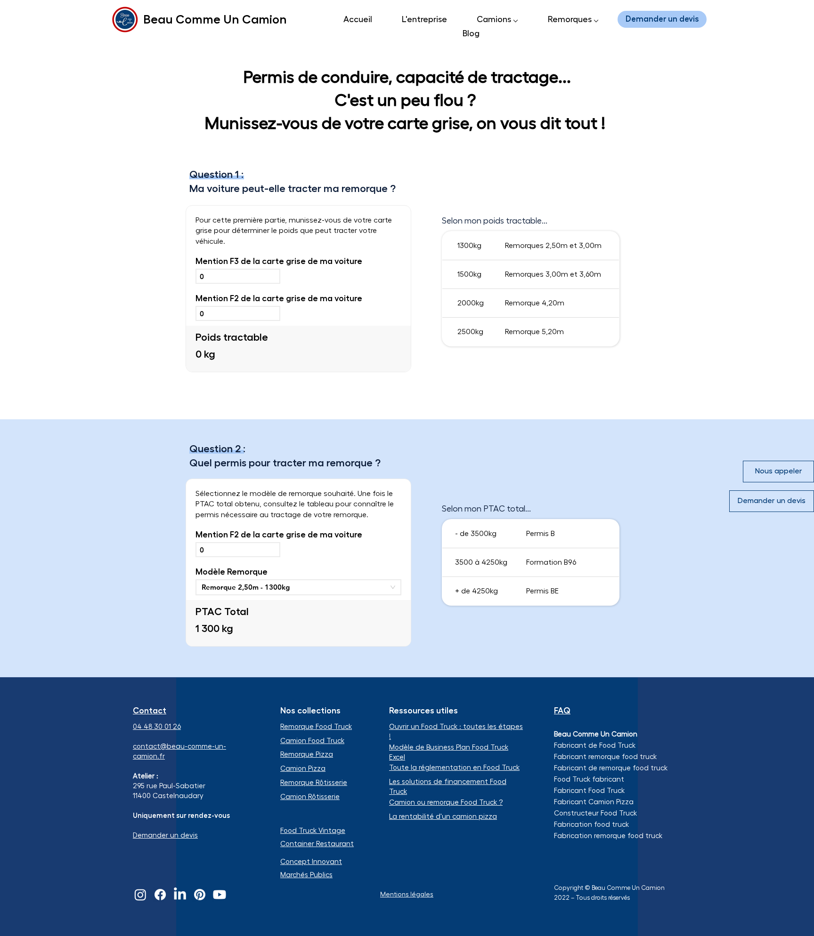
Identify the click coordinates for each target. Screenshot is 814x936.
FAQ (562, 710)
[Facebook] (160, 894)
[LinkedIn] (179, 894)
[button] (497, 19)
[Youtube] (219, 894)
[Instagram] (140, 894)
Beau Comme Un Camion (215, 19)
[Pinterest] (199, 894)
